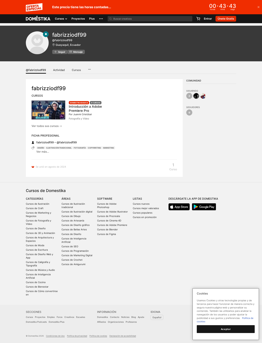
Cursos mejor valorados (146, 208)
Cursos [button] (60, 18)
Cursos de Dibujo (71, 216)
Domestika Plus (56, 322)
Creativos (69, 317)
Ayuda (141, 317)
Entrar (208, 18)
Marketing (108, 148)
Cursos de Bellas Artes (74, 229)
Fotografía (80, 148)
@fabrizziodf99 (36, 70)
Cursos (76, 70)
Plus (92, 18)
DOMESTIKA (38, 18)
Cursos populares (142, 212)
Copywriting (94, 148)
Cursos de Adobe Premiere (112, 225)
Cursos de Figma (106, 234)
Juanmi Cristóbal (82, 114)
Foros (59, 317)
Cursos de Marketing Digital (76, 255)
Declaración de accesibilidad (122, 336)
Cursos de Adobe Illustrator (112, 211)
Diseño (40, 148)
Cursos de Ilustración (37, 203)
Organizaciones (116, 322)
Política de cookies (98, 336)
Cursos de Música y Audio (40, 269)
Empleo (51, 317)
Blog (133, 317)
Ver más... (42, 151)
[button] (101, 18)
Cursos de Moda (35, 245)
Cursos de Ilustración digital (76, 211)
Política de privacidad (77, 336)
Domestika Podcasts (36, 322)
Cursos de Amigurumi (73, 264)
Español (157, 317)
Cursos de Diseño (36, 228)
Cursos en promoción (145, 217)
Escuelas (80, 317)
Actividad (59, 70)
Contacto (114, 317)
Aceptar (226, 329)
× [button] (258, 7)
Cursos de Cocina (35, 282)
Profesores (131, 322)
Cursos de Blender (107, 229)
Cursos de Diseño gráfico (75, 225)
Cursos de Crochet (72, 259)
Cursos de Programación (75, 250)
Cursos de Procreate (108, 216)
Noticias (125, 317)
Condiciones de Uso (55, 336)
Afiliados (101, 322)
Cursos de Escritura (37, 249)
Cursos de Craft (34, 208)
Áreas (66, 198)
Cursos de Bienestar (37, 286)
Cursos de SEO (69, 246)
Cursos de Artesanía (72, 220)
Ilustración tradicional (59, 148)
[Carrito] (198, 18)
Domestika (102, 317)
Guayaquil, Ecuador (68, 45)
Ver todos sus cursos (45, 126)
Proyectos (78, 18)
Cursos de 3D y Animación (40, 233)
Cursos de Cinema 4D (109, 220)
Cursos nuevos (141, 203)
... (89, 68)
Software (104, 198)
